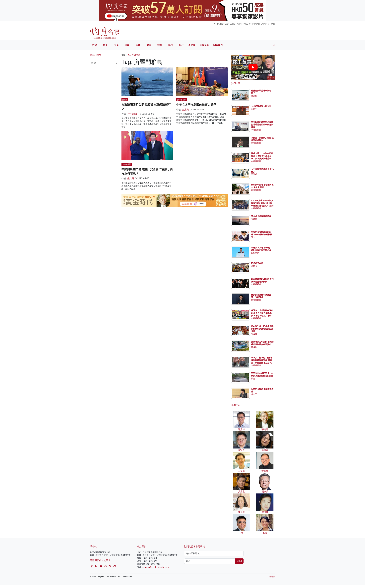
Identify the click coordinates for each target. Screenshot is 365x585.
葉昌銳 (254, 96)
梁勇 (253, 378)
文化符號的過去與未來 (261, 106)
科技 (170, 45)
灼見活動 (204, 45)
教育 (105, 45)
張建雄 (254, 219)
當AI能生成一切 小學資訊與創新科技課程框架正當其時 (262, 328)
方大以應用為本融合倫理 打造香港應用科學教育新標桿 (262, 124)
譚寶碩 (254, 174)
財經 (127, 45)
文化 (116, 45)
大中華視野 (181, 100)
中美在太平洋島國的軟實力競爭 (196, 104)
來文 (253, 237)
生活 (138, 45)
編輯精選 (255, 253)
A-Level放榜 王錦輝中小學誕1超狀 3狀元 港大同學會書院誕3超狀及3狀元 (262, 203)
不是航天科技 (257, 263)
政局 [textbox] (93, 63)
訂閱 (239, 561)
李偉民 (254, 347)
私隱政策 (272, 577)
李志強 (254, 266)
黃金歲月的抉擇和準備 (261, 216)
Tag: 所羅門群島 (134, 55)
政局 (94, 45)
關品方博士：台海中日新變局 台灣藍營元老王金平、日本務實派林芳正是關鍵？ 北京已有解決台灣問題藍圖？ (262, 158)
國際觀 (124, 100)
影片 (181, 45)
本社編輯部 (132, 114)
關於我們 (218, 45)
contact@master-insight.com (155, 567)
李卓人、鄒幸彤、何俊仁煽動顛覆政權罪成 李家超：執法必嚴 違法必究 (262, 360)
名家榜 (191, 45)
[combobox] (104, 63)
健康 (149, 45)
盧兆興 (185, 109)
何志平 (254, 109)
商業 (159, 45)
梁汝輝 (254, 334)
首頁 (123, 55)
